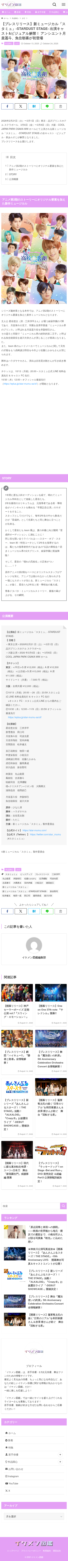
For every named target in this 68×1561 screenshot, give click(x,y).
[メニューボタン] (63, 4)
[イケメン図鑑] (11, 4)
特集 (10, 1447)
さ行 (17, 43)
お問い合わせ (15, 1469)
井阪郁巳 (17, 878)
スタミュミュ (11, 874)
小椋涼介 (39, 882)
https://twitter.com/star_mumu (45, 834)
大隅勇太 (17, 882)
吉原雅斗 (6, 882)
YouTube (13, 1483)
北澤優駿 (43, 878)
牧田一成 (17, 895)
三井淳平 (56, 874)
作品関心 (8, 43)
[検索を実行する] (63, 1206)
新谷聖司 (54, 891)
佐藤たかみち (30, 878)
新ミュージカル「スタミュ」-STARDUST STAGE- (24, 891)
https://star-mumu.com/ (34, 830)
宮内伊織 (28, 882)
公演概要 (13, 179)
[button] (7, 106)
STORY (13, 174)
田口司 (27, 895)
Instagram (13, 1476)
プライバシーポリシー (31, 1550)
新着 (10, 1440)
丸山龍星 (6, 878)
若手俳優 (13, 1454)
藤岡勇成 (37, 895)
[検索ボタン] (54, 4)
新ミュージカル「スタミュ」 (15, 887)
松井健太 (6, 895)
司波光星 (54, 878)
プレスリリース (42, 874)
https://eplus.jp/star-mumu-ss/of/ (20, 383)
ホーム (12, 1433)
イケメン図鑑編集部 (34, 957)
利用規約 (47, 1550)
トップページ (13, 1550)
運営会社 (57, 1550)
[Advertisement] (34, 428)
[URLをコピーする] (61, 106)
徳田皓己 (50, 882)
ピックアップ (26, 874)
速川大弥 (48, 895)
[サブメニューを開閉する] (60, 1454)
